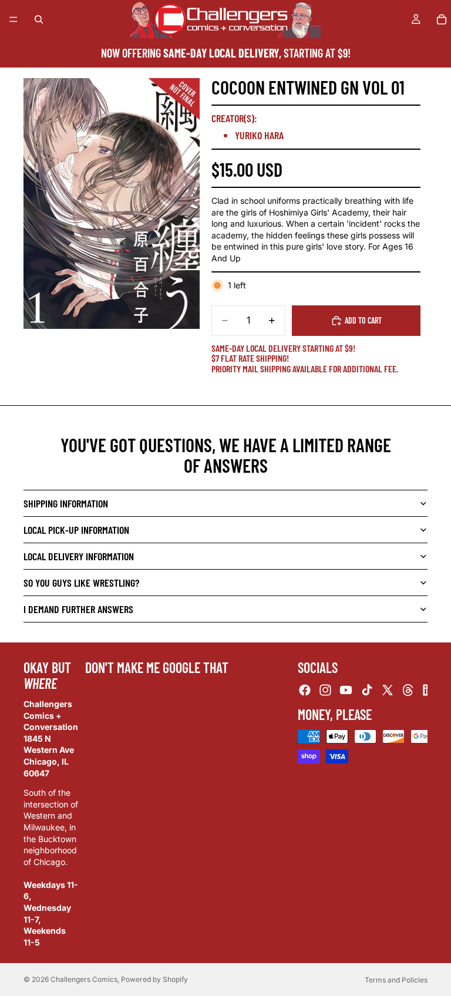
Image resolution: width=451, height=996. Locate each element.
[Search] (39, 19)
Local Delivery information (78, 556)
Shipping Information (65, 503)
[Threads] (408, 690)
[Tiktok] (367, 690)
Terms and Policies (396, 979)
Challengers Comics (84, 979)
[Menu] (13, 19)
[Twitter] (388, 690)
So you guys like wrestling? (81, 582)
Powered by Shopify (154, 979)
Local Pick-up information (76, 529)
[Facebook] (305, 690)
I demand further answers (78, 609)
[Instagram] (325, 690)
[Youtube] (346, 690)
